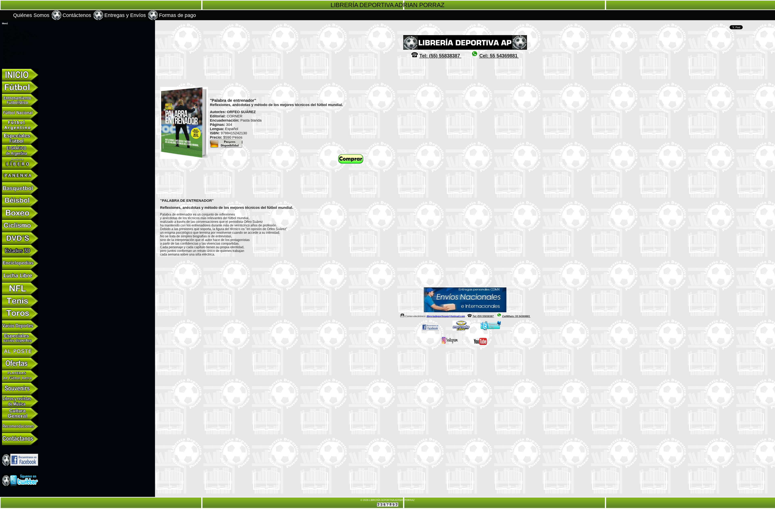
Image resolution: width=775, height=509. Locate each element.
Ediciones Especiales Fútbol (14, 38)
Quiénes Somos (31, 15)
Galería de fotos (9, 60)
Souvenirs (7, 51)
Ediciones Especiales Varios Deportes (18, 44)
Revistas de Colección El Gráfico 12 (18, 33)
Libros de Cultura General (13, 55)
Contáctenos (77, 15)
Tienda (5, 58)
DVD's (5, 47)
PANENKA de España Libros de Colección (20, 36)
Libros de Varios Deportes (13, 25)
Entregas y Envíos (125, 15)
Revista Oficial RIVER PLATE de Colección (16, 41)
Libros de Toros (9, 45)
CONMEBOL (8, 56)
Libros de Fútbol (9, 27)
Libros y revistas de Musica (14, 53)
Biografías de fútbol (11, 29)
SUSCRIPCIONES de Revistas (16, 31)
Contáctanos (8, 62)
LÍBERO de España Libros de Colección (19, 35)
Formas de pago (177, 15)
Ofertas (6, 49)
